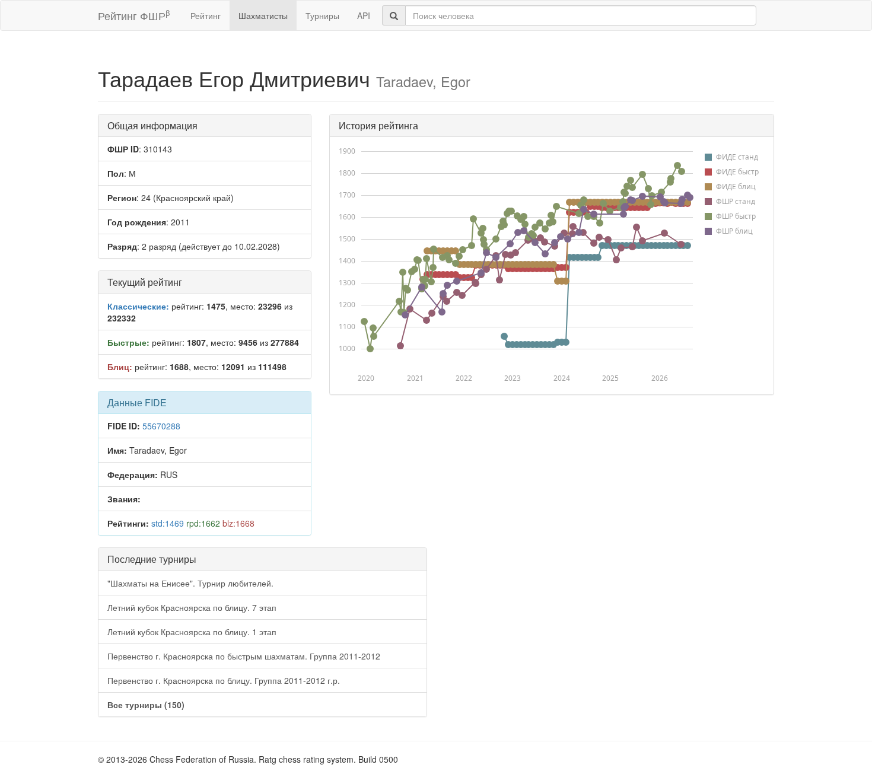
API (363, 15)
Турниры (322, 15)
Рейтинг (205, 15)
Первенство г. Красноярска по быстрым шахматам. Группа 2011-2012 (243, 656)
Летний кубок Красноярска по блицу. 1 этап (191, 632)
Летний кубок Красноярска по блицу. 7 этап (191, 607)
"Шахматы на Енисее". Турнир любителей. (190, 583)
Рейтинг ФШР (134, 15)
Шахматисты (263, 15)
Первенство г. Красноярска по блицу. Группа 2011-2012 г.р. (223, 680)
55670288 (161, 426)
